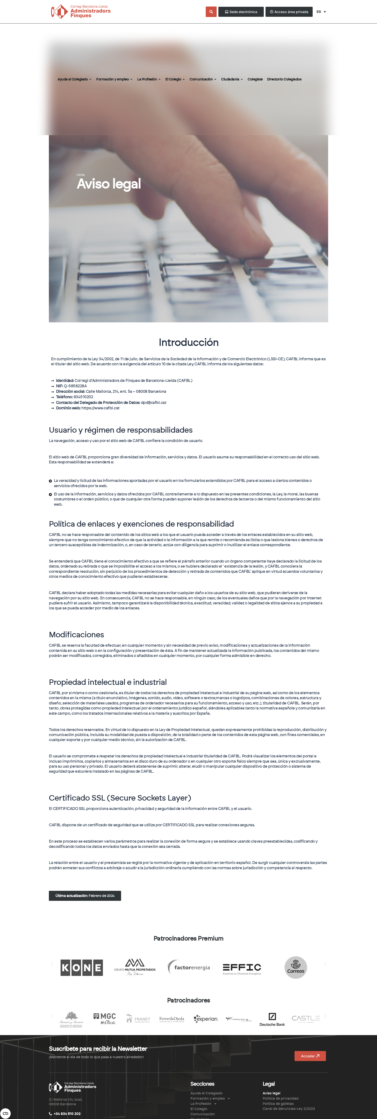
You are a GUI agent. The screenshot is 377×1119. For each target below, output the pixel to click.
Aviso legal (271, 1093)
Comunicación (202, 1114)
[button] (85, 896)
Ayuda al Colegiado (206, 1093)
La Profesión (200, 1103)
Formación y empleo (207, 1098)
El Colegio (198, 1109)
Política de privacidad (280, 1098)
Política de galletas (278, 1103)
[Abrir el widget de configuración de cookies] (5, 1113)
